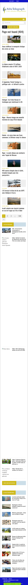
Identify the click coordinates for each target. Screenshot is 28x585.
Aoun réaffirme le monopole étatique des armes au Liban (13, 47)
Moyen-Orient (5, 44)
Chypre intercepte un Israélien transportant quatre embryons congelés (19, 569)
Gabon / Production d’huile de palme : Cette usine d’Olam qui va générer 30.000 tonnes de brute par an (19, 462)
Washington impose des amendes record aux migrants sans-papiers (18, 522)
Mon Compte (11, 1)
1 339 (19, 216)
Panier (17, 1)
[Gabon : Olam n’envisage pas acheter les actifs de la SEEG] (6, 455)
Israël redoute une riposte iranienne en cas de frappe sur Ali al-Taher (13, 209)
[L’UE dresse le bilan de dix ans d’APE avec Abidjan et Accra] (14, 186)
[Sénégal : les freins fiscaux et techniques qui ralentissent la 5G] (14, 95)
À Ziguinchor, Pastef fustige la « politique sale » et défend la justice (13, 83)
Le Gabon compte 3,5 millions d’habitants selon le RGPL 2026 (12, 65)
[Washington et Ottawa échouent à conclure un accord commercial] (6, 508)
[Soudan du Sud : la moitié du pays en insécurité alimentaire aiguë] (6, 547)
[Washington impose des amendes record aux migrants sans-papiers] (6, 523)
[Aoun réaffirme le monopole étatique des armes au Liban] (14, 42)
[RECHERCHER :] (14, 22)
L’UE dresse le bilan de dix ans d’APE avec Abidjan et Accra (13, 191)
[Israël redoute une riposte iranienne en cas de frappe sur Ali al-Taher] (14, 204)
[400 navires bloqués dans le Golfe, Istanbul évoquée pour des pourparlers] (14, 166)
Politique (4, 79)
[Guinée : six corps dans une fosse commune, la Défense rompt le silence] (14, 130)
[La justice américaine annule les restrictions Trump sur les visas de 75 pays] (6, 500)
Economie (4, 188)
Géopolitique (5, 115)
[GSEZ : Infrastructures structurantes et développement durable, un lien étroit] (6, 232)
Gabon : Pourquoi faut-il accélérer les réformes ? (17, 469)
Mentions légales (7, 581)
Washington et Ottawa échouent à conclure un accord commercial (19, 506)
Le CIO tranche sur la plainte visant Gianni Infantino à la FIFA (19, 529)
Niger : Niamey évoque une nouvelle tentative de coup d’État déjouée (13, 118)
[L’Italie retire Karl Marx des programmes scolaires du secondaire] (6, 563)
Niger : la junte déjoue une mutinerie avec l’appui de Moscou (13, 154)
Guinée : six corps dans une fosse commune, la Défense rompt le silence (14, 136)
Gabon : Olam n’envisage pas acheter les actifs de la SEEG (18, 349)
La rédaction (4, 578)
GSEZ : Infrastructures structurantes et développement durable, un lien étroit (19, 231)
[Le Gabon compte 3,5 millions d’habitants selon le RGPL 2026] (14, 59)
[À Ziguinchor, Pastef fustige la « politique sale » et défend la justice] (14, 77)
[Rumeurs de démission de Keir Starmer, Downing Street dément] (6, 539)
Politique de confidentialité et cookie (11, 580)
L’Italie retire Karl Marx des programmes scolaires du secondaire (18, 561)
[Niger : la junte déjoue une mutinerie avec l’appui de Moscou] (14, 148)
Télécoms (4, 97)
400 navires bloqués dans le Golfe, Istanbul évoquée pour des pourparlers (12, 172)
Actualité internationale (9, 492)
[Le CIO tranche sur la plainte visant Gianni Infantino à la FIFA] (6, 531)
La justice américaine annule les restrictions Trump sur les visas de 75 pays (18, 498)
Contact (10, 578)
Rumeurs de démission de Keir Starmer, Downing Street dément (19, 538)
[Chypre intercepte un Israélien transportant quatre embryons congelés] (6, 571)
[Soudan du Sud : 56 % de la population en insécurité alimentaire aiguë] (6, 555)
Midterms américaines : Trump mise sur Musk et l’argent (19, 513)
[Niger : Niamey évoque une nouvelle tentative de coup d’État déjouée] (14, 113)
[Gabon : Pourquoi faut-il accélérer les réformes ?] (6, 476)
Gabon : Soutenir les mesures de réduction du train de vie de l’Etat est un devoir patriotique (19, 239)
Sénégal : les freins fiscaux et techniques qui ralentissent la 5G (12, 100)
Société (4, 62)
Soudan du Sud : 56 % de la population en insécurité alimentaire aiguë (18, 553)
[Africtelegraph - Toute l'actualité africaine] (14, 10)
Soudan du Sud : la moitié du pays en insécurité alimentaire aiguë (18, 545)
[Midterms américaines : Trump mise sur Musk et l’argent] (6, 516)
